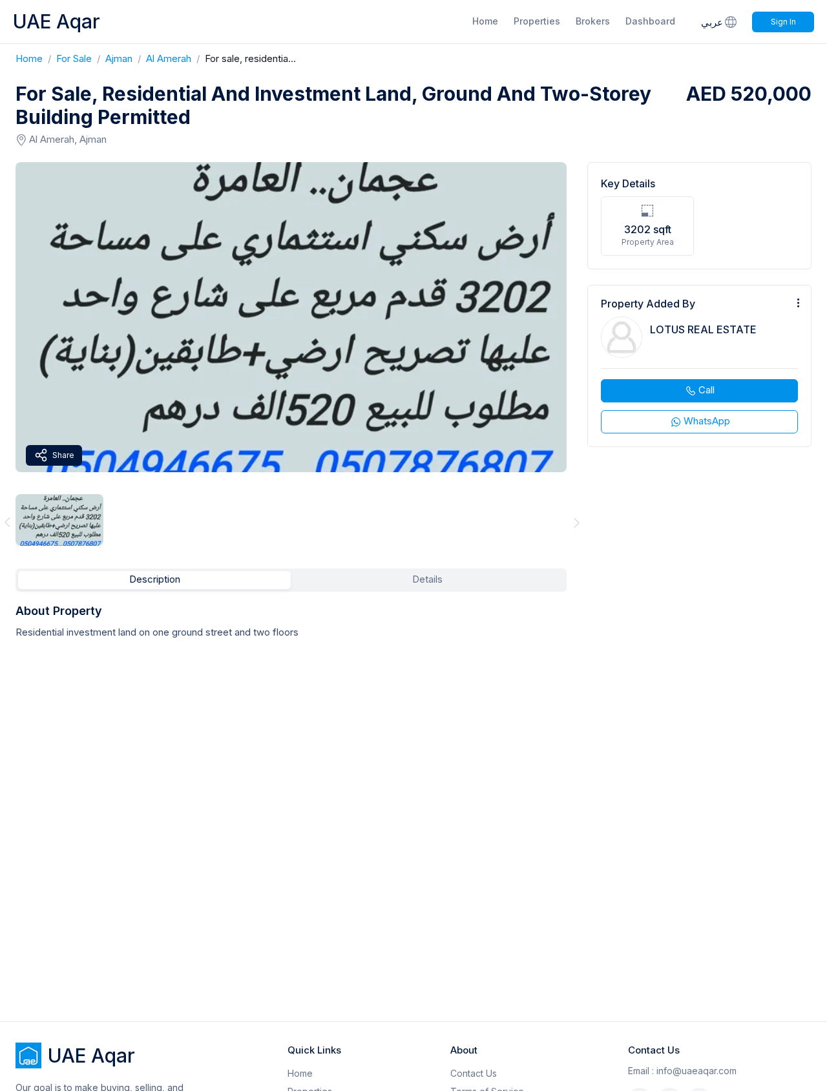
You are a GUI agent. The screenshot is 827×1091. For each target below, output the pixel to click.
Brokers (593, 21)
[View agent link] (699, 366)
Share (63, 455)
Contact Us (473, 1073)
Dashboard (650, 21)
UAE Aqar (56, 21)
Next (577, 522)
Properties (537, 21)
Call (706, 390)
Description (154, 579)
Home (485, 21)
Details (427, 579)
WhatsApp (707, 421)
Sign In (783, 21)
